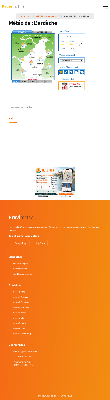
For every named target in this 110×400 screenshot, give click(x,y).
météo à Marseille (21, 307)
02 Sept (48, 82)
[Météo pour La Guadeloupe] (66, 72)
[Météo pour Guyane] (76, 72)
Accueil (26, 16)
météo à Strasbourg (22, 333)
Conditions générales (22, 274)
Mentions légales (20, 263)
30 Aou (24, 82)
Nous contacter (20, 268)
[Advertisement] (55, 145)
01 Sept (40, 82)
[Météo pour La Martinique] (71, 72)
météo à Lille (18, 317)
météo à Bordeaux (21, 297)
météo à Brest (19, 312)
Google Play (20, 243)
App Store (40, 243)
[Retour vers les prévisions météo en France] (61, 72)
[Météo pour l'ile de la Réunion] (82, 72)
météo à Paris (19, 291)
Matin (22, 31)
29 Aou (16, 82)
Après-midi (42, 31)
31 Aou (32, 82)
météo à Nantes (20, 323)
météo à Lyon (19, 328)
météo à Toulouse (21, 302)
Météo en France (46, 16)
